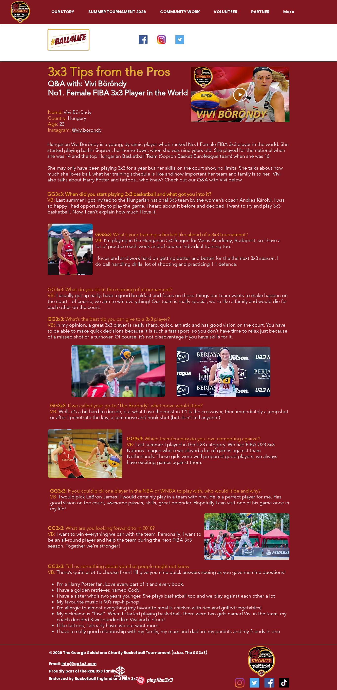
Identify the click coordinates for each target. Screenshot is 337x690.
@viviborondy (86, 130)
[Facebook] (269, 683)
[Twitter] (254, 683)
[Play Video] (240, 95)
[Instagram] (239, 683)
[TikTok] (284, 683)
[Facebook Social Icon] (143, 39)
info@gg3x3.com (78, 663)
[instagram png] (161, 39)
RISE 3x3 (95, 671)
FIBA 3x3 (129, 678)
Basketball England (93, 678)
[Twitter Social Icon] (179, 39)
